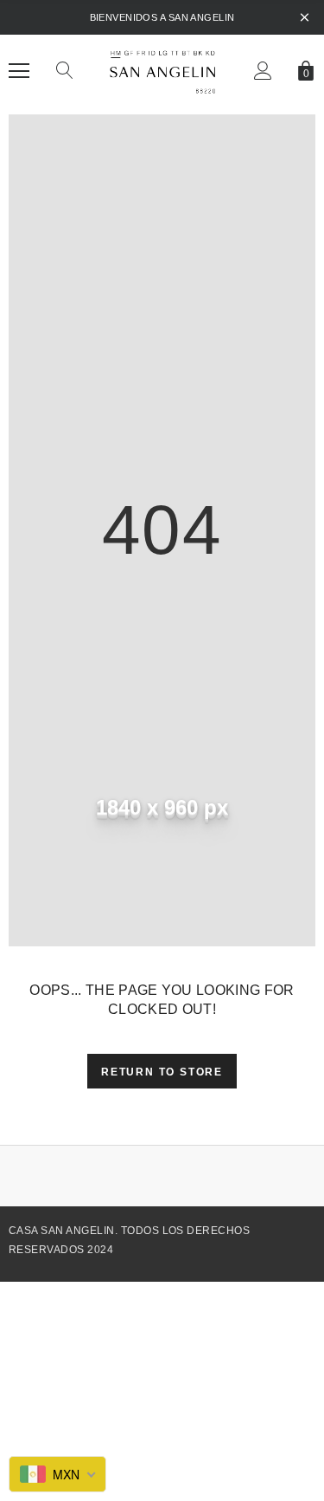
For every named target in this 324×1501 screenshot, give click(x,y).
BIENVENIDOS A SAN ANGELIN (162, 17)
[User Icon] (263, 71)
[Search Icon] (64, 71)
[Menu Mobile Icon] (19, 71)
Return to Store (162, 1072)
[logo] (162, 70)
